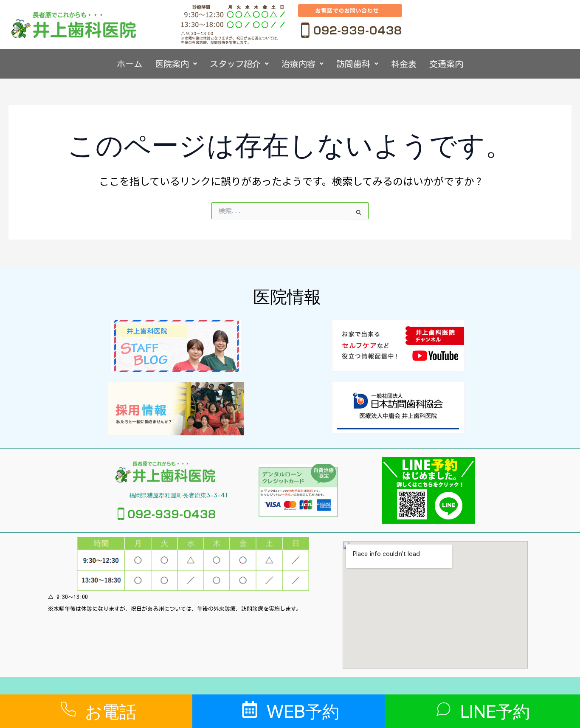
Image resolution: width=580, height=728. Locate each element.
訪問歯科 (353, 63)
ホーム (129, 63)
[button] (176, 63)
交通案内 (446, 63)
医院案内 (172, 63)
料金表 (404, 63)
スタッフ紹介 (235, 63)
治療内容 (298, 63)
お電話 (110, 711)
